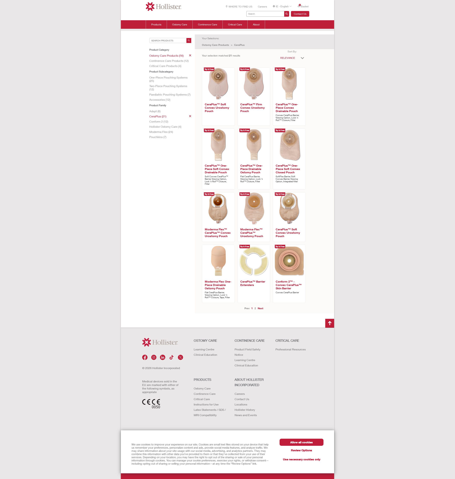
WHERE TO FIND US (240, 6)
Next (260, 308)
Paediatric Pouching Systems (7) (170, 94)
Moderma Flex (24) (161, 131)
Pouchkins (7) (157, 137)
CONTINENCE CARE (250, 340)
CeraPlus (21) (157, 116)
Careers (262, 6)
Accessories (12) (159, 99)
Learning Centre (204, 349)
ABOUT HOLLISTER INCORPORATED (249, 382)
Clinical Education (205, 354)
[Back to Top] (329, 323)
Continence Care (207, 24)
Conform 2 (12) (158, 121)
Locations (241, 404)
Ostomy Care (179, 24)
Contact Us (300, 13)
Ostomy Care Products (215, 44)
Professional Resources (290, 349)
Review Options (301, 450)
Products (156, 24)
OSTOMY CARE (205, 340)
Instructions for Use (206, 404)
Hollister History (245, 409)
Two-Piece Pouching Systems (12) (168, 87)
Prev (247, 308)
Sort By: (292, 51)
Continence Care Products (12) (169, 60)
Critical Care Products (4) (165, 65)
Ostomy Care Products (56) (166, 55)
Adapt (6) (154, 111)
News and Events (246, 415)
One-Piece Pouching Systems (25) (168, 79)
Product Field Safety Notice (247, 352)
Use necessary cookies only (301, 459)
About (256, 24)
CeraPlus (239, 44)
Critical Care (235, 24)
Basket (304, 6)
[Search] (188, 40)
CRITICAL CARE (287, 340)
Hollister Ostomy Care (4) (165, 126)
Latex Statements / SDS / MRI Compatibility (210, 412)
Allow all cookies (301, 442)
